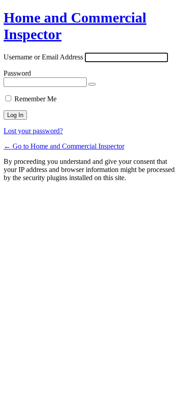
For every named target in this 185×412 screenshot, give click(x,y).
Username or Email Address (43, 57)
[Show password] (92, 84)
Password (17, 73)
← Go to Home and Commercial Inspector (64, 146)
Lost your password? (33, 131)
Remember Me (35, 99)
